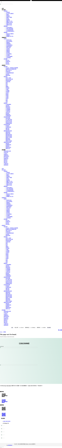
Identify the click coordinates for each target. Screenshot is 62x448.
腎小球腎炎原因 (9, 119)
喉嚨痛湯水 (6, 154)
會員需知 (4, 408)
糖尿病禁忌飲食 (9, 134)
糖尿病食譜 (8, 139)
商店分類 (3, 9)
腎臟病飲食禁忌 (9, 123)
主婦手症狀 (8, 111)
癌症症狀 (5, 76)
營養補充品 (4, 37)
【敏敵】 (7, 14)
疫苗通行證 (8, 71)
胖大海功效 (6, 157)
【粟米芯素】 (8, 47)
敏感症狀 (5, 103)
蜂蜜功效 (5, 159)
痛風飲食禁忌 (8, 147)
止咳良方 (5, 153)
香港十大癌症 (8, 77)
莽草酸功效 (8, 61)
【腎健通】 (8, 16)
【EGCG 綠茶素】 (9, 41)
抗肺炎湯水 (6, 152)
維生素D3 (7, 64)
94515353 (8, 385)
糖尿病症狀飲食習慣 (8, 130)
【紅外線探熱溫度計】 (10, 31)
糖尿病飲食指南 (9, 135)
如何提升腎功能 (9, 120)
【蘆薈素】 (8, 42)
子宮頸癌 (7, 90)
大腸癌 (7, 89)
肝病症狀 (7, 125)
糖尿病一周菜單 (9, 137)
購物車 (3, 396)
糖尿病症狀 (8, 132)
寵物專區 (5, 32)
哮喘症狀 (7, 113)
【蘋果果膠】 (8, 43)
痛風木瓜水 (8, 148)
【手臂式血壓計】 (9, 27)
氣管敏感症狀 (8, 115)
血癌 (7, 101)
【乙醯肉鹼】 (8, 57)
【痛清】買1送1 (9, 23)
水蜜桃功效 (6, 163)
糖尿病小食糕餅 (9, 141)
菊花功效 (5, 161)
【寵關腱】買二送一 (10, 36)
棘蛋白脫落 (8, 75)
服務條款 (4, 409)
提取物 (5, 38)
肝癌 (7, 84)
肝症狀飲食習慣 (7, 124)
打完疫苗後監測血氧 (10, 72)
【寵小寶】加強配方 (10, 33)
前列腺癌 (7, 87)
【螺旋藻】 (8, 50)
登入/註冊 (60, 330)
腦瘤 (7, 100)
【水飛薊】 (8, 55)
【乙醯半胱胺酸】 (9, 56)
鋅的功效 (7, 60)
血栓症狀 (7, 74)
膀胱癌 (7, 94)
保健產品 (5, 11)
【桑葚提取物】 (9, 46)
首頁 (3, 8)
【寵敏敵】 (8, 34)
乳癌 (7, 99)
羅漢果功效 (6, 158)
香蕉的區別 (6, 164)
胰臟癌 (7, 86)
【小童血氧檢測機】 (10, 29)
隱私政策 (4, 409)
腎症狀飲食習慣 (7, 117)
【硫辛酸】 (8, 52)
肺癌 (7, 82)
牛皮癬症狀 (8, 108)
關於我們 (4, 407)
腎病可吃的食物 (9, 122)
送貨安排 (4, 394)
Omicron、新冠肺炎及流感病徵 (12, 67)
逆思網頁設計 (10, 445)
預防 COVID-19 (9, 70)
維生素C (7, 62)
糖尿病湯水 (8, 138)
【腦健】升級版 (9, 17)
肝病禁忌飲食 (8, 127)
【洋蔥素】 (8, 48)
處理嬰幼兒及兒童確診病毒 (11, 69)
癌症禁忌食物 (8, 80)
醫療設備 (5, 26)
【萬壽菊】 (8, 51)
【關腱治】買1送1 (9, 22)
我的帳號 (4, 393)
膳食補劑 (5, 58)
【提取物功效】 (9, 40)
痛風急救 (7, 146)
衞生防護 (5, 66)
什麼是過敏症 (8, 104)
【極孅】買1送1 (9, 24)
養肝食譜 (7, 129)
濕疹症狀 (7, 105)
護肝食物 (7, 128)
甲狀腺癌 (7, 91)
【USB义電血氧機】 (10, 28)
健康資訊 (3, 65)
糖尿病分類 (8, 133)
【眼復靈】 (8, 19)
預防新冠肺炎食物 (7, 151)
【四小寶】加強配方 (10, 13)
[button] (31, 166)
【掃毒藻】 (8, 12)
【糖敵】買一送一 (9, 21)
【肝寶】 (7, 18)
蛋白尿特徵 (8, 118)
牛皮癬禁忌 (8, 110)
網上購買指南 (4, 395)
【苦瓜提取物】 (9, 53)
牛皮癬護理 (8, 109)
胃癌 (7, 85)
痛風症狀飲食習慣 (7, 142)
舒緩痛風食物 (8, 144)
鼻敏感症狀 (8, 114)
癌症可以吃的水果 (9, 79)
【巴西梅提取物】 (9, 45)
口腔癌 (7, 96)
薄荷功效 (5, 162)
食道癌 (7, 95)
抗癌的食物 (8, 81)
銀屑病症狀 (8, 106)
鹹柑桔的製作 (6, 156)
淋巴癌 (7, 93)
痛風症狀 (7, 143)
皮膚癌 (7, 98)
